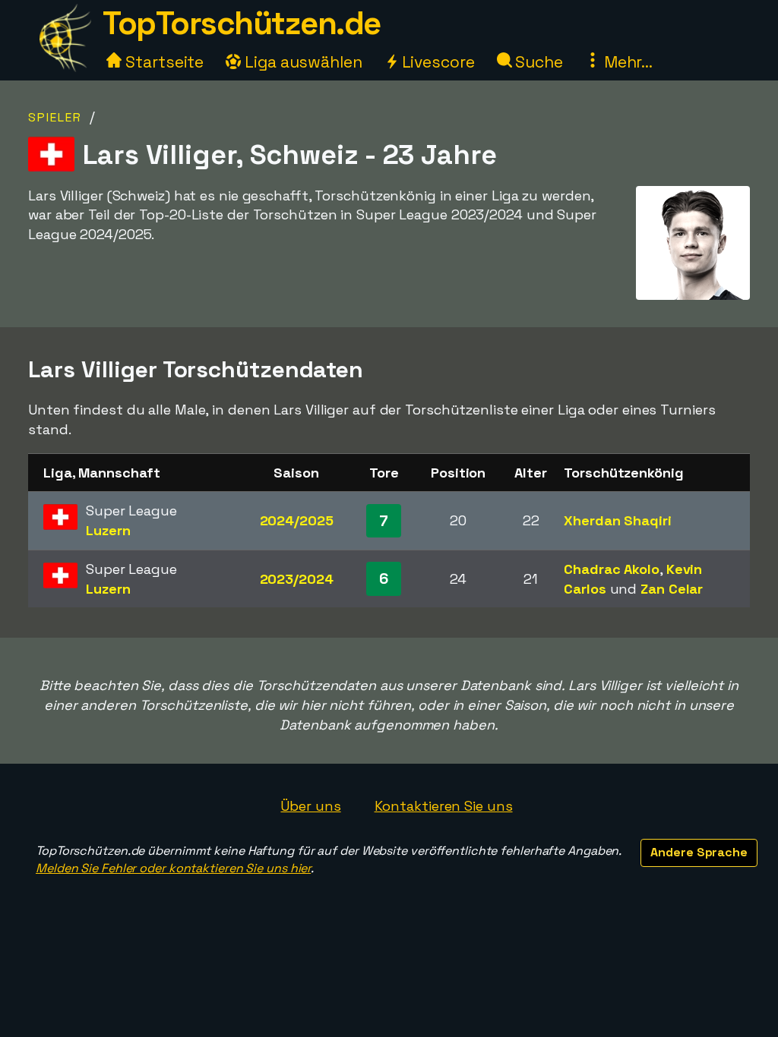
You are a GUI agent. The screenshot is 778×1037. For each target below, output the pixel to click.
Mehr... (626, 62)
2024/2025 (297, 520)
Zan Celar (671, 588)
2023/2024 (297, 579)
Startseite (163, 62)
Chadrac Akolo (611, 569)
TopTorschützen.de (242, 23)
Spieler (55, 117)
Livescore (436, 62)
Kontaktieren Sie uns (444, 806)
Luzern (108, 530)
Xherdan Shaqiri (618, 520)
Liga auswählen (301, 62)
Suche (537, 62)
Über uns (310, 806)
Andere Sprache (699, 852)
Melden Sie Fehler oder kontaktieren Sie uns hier (173, 868)
